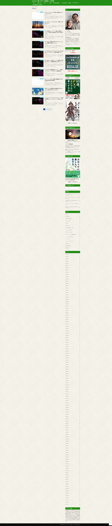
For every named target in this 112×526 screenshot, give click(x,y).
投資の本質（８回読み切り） (56, 3)
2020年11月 (67, 409)
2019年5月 (67, 450)
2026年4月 (67, 263)
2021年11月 (67, 382)
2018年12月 (67, 461)
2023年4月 (67, 344)
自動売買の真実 (68, 245)
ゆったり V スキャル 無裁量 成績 (71, 234)
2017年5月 (67, 504)
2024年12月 (67, 299)
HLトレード (68, 220)
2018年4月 (67, 479)
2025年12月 (67, 272)
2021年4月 (67, 398)
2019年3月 (67, 454)
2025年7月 (67, 283)
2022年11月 (67, 355)
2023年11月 (67, 328)
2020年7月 (67, 418)
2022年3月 (67, 373)
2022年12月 (67, 353)
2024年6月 (67, 312)
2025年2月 (67, 294)
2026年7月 (67, 256)
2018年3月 (67, 481)
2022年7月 (67, 364)
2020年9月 (67, 414)
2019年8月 (67, 443)
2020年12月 (67, 407)
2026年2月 (67, 267)
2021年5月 (67, 396)
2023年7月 (67, 337)
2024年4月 (67, 317)
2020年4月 (67, 425)
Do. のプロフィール (45, 3)
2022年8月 (67, 362)
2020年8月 (67, 416)
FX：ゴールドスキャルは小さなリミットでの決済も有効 (72, 198)
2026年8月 (67, 254)
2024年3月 (67, 319)
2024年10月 (67, 303)
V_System (67, 225)
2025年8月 (67, 281)
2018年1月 (67, 486)
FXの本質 (67, 216)
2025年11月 (67, 274)
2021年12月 (67, 380)
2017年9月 (67, 495)
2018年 (35, 6)
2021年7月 (67, 391)
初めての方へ (34, 3)
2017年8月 (67, 497)
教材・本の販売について (76, 2)
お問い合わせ (69, 3)
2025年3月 (67, 292)
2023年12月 (67, 326)
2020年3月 (67, 427)
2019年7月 (67, 445)
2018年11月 (67, 463)
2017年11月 (67, 490)
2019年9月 (67, 441)
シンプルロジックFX (69, 236)
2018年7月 (67, 472)
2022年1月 (67, 378)
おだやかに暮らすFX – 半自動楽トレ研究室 (43, 1)
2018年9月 (67, 468)
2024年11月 (67, 301)
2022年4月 (67, 371)
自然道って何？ (39, 3)
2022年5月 (67, 369)
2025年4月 (67, 290)
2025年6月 (67, 285)
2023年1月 (67, 351)
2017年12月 (67, 488)
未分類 (67, 243)
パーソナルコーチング (69, 241)
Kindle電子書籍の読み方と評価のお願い (38, 4)
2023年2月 (67, 348)
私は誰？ (50, 3)
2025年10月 (67, 276)
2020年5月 (67, 423)
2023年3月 (67, 346)
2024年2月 (67, 321)
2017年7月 (67, 499)
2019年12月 (67, 434)
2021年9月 (67, 387)
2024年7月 (67, 310)
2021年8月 (67, 389)
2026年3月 (67, 265)
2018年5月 (67, 477)
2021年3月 (67, 400)
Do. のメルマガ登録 (64, 3)
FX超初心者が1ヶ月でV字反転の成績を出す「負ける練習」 (72, 201)
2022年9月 (67, 360)
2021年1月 (67, 405)
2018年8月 (67, 470)
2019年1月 (67, 459)
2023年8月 (67, 335)
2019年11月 (67, 436)
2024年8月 (67, 308)
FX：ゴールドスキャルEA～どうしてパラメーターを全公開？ (72, 194)
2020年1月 (67, 432)
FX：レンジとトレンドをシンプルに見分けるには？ (72, 204)
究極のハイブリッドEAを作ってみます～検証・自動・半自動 (72, 207)
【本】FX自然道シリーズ (70, 227)
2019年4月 (67, 452)
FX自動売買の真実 (68, 218)
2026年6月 (67, 258)
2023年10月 (67, 330)
